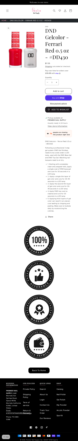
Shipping (48, 66)
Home (4, 20)
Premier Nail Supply (33, 440)
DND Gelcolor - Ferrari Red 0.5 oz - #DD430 (30, 20)
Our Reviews (45, 418)
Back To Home (39, 370)
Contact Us (44, 405)
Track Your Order (44, 411)
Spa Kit (60, 415)
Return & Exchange (27, 411)
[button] (7, 10)
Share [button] (50, 217)
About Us (44, 394)
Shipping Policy (27, 395)
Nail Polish (61, 394)
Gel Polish (61, 400)
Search (43, 389)
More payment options (58, 103)
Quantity (48, 77)
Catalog (60, 389)
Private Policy (29, 389)
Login (42, 400)
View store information (57, 126)
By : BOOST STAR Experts (49, 440)
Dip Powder (62, 405)
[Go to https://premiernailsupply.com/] (36, 11)
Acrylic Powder (63, 410)
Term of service (26, 403)
